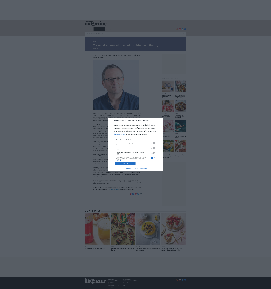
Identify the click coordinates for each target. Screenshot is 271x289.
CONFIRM (125, 163)
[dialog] (135, 144)
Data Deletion (127, 168)
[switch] (153, 143)
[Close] (160, 120)
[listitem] (135, 140)
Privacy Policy (143, 168)
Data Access (135, 168)
